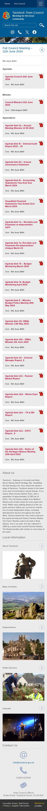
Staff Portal (23, 803)
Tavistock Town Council (27, 12)
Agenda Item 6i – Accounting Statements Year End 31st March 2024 (20, 183)
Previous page (42, 50)
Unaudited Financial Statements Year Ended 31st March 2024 (19, 203)
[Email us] (12, 32)
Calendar (7, 708)
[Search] (41, 25)
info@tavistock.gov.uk (23, 762)
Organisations (9, 627)
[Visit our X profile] (27, 32)
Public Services (10, 668)
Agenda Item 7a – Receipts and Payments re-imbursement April (21, 224)
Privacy (7, 806)
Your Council (19, 4)
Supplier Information (20, 806)
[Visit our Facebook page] (34, 32)
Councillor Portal (10, 803)
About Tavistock (10, 546)
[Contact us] (19, 32)
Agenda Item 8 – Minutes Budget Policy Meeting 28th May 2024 (19, 303)
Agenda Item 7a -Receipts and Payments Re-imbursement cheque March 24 (20, 245)
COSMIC (38, 806)
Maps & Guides (10, 587)
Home (7, 4)
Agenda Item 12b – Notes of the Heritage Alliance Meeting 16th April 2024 (20, 451)
